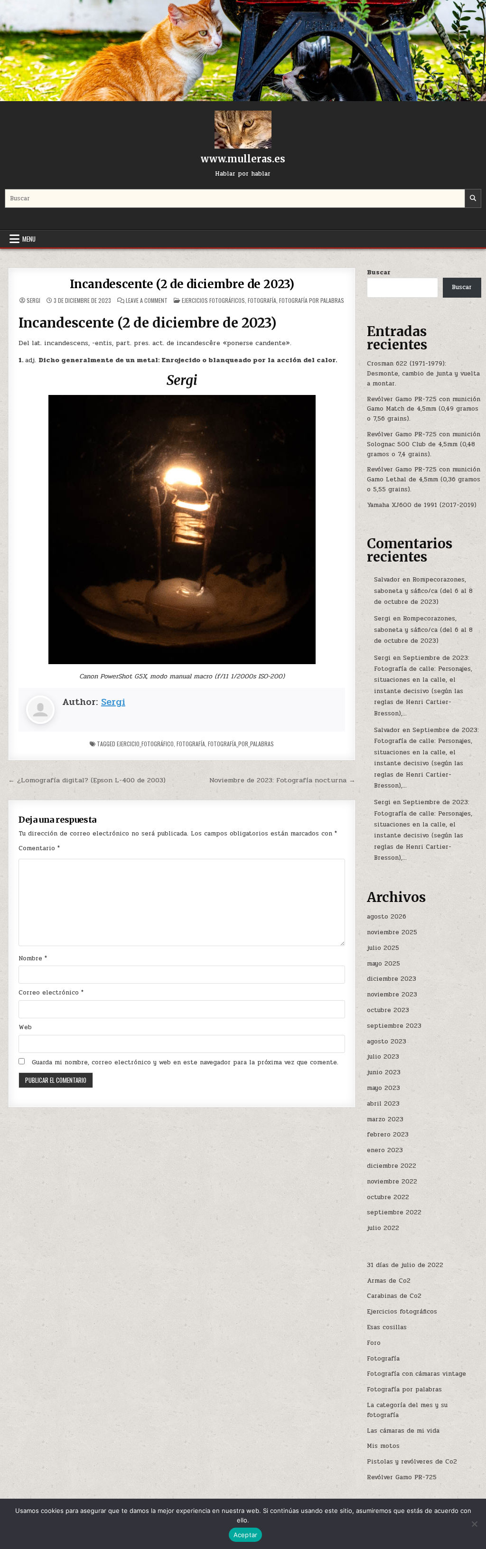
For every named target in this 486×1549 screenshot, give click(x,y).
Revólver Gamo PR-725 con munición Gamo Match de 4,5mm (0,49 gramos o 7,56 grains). (423, 409)
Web (25, 1027)
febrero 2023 (388, 1134)
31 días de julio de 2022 (405, 1265)
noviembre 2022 (392, 1181)
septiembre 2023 (394, 1026)
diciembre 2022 (391, 1166)
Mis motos (383, 1446)
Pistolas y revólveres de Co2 (412, 1461)
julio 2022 (383, 1228)
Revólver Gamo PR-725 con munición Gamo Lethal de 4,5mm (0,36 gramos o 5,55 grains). (423, 479)
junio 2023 (384, 1072)
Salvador (387, 579)
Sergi (33, 300)
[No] (474, 1524)
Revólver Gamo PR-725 (402, 1477)
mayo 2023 (383, 1088)
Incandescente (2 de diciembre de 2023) (182, 284)
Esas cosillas (387, 1327)
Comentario (39, 848)
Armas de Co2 (389, 1281)
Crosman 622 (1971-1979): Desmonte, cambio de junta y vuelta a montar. (423, 373)
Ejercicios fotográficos (213, 300)
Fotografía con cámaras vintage (416, 1374)
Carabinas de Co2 (394, 1296)
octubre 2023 (388, 1010)
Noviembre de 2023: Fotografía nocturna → (282, 780)
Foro (374, 1343)
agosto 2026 (386, 916)
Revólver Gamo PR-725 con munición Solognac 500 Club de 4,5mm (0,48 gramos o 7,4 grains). (423, 444)
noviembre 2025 (392, 932)
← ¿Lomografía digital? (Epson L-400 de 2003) (87, 780)
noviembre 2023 (392, 994)
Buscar (379, 272)
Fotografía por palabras (311, 300)
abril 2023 (383, 1103)
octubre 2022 (388, 1197)
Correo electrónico (51, 992)
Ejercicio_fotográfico (145, 744)
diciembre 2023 (391, 979)
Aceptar (246, 1535)
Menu (29, 239)
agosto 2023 (386, 1041)
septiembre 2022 (394, 1212)
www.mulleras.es (243, 159)
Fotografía (262, 300)
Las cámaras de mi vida (403, 1431)
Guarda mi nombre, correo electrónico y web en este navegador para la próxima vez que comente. (185, 1062)
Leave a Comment (147, 300)
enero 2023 (385, 1150)
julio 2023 (383, 1056)
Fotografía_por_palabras (241, 744)
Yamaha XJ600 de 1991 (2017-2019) (422, 505)
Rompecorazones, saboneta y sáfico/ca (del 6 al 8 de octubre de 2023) (423, 591)
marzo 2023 (385, 1119)
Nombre (33, 958)
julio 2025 (383, 948)
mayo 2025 (383, 963)
